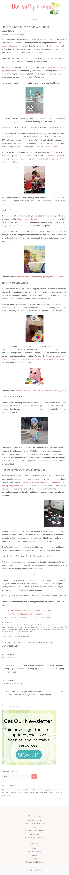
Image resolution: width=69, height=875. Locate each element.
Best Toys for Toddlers (51, 625)
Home (35, 827)
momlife (4, 631)
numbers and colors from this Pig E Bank (48, 359)
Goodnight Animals (41, 159)
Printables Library (35, 834)
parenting (10, 631)
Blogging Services (34, 820)
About (34, 848)
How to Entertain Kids (57, 627)
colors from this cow (20, 359)
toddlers (32, 631)
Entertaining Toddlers (12, 627)
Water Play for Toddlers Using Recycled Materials (39, 277)
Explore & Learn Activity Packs (34, 824)
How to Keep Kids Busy (39, 629)
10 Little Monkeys (50, 156)
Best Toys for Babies (38, 625)
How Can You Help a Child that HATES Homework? (18, 634)
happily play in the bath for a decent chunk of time (38, 219)
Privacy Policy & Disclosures (34, 862)
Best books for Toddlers (24, 625)
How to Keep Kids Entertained (55, 629)
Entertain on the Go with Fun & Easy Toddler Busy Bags (40, 390)
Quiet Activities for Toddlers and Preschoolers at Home (29, 617)
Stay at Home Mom (23, 631)
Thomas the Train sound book (46, 147)
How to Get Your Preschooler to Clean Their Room (18, 636)
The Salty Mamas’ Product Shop (34, 837)
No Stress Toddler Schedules (34, 831)
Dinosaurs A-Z (20, 159)
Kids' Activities (8, 622)
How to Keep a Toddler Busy (23, 629)
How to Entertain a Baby (27, 627)
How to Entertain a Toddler (42, 627)
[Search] (34, 776)
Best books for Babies (10, 625)
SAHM (15, 631)
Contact (34, 855)
